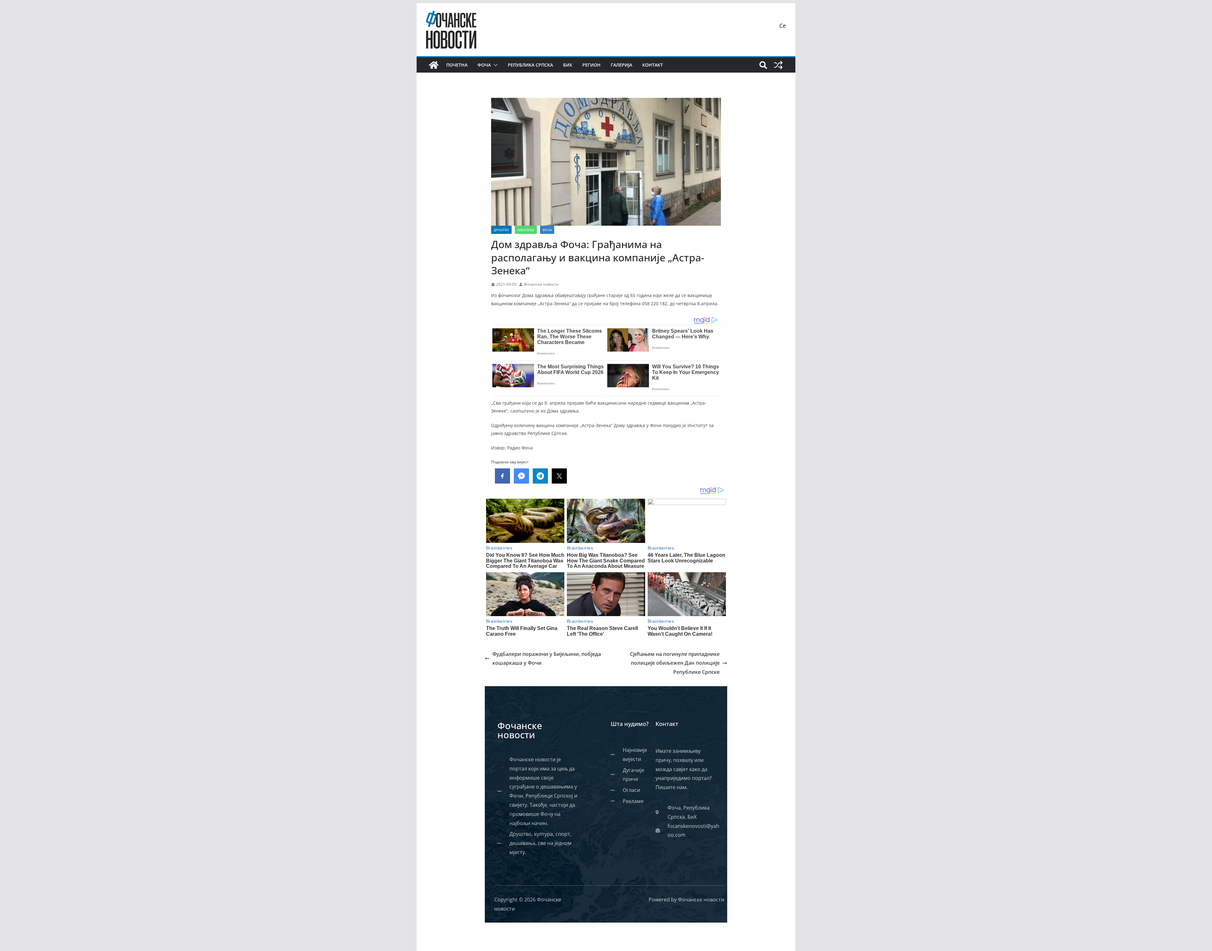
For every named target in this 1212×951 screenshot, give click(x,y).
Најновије (525, 230)
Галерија (621, 65)
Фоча (484, 65)
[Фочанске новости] (433, 65)
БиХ (567, 65)
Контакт (652, 65)
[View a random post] (778, 65)
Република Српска (530, 65)
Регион (591, 65)
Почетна (456, 65)
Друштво (501, 230)
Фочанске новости (541, 284)
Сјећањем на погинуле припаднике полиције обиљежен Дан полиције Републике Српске (675, 663)
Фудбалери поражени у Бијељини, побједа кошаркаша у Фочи (546, 659)
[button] (494, 65)
